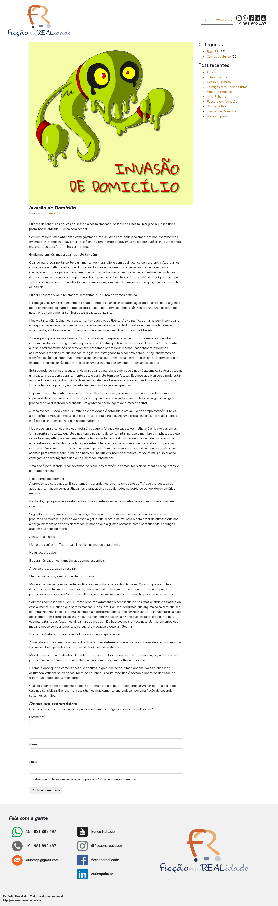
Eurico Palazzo (102, 831)
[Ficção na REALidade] (39, 21)
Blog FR (213, 51)
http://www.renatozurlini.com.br (22, 900)
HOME (207, 20)
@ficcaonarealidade (106, 845)
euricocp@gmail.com (41, 860)
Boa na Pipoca (217, 116)
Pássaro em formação (222, 101)
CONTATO (224, 20)
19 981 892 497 (251, 24)
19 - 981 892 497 (40, 831)
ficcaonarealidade (104, 859)
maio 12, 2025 (59, 213)
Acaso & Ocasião (219, 82)
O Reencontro (217, 77)
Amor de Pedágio (219, 92)
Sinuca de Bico (217, 106)
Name (33, 744)
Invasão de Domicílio (221, 111)
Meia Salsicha (216, 96)
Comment (36, 717)
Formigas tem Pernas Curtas (227, 87)
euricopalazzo (101, 873)
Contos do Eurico (219, 56)
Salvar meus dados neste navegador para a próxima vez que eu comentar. (85, 779)
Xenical (212, 72)
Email (33, 762)
